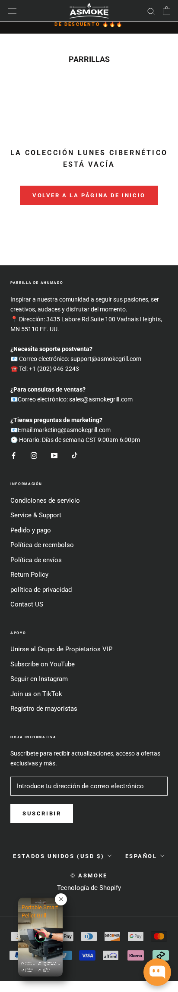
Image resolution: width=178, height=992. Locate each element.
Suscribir (41, 813)
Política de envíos (36, 560)
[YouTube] (54, 455)
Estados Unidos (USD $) (58, 856)
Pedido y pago (30, 530)
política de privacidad (41, 590)
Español (141, 856)
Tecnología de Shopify (89, 888)
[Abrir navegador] (12, 10)
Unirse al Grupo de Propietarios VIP (61, 649)
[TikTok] (74, 455)
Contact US (26, 604)
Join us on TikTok (36, 694)
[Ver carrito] (166, 10)
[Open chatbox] (157, 972)
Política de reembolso (42, 545)
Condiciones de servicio (45, 500)
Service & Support (35, 515)
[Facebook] (13, 455)
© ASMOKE (89, 875)
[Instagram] (34, 455)
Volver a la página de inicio (89, 195)
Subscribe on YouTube (42, 664)
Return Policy (29, 574)
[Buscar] (151, 11)
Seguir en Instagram (39, 679)
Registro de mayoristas (43, 708)
